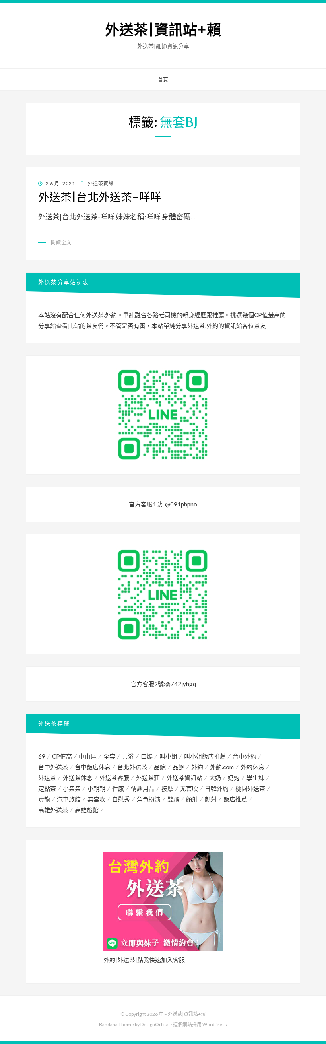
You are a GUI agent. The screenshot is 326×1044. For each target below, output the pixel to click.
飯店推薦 (235, 799)
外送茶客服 (114, 777)
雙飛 (173, 799)
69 (41, 756)
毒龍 (44, 799)
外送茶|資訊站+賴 (163, 30)
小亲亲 (72, 788)
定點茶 (47, 788)
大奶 (215, 777)
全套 (109, 756)
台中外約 (244, 756)
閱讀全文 (61, 242)
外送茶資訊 (101, 183)
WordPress (214, 1024)
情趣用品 (143, 788)
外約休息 (252, 766)
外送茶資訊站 (184, 777)
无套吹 (189, 788)
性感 (118, 788)
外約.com (222, 766)
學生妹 (255, 777)
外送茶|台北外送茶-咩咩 (99, 197)
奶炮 (234, 777)
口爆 (147, 756)
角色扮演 (149, 799)
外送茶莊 (148, 777)
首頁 (163, 79)
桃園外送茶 (250, 788)
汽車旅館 (69, 799)
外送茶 (47, 777)
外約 (197, 766)
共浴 (128, 756)
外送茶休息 (78, 777)
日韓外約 (217, 788)
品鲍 (178, 766)
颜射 (211, 799)
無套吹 (96, 799)
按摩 (167, 788)
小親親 (96, 788)
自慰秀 (121, 799)
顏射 (192, 799)
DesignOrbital (155, 1024)
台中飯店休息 (93, 766)
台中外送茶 (53, 766)
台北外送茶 (132, 766)
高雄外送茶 (53, 809)
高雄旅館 (87, 809)
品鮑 (160, 766)
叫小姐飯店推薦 (205, 756)
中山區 (88, 756)
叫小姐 (168, 756)
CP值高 (62, 756)
